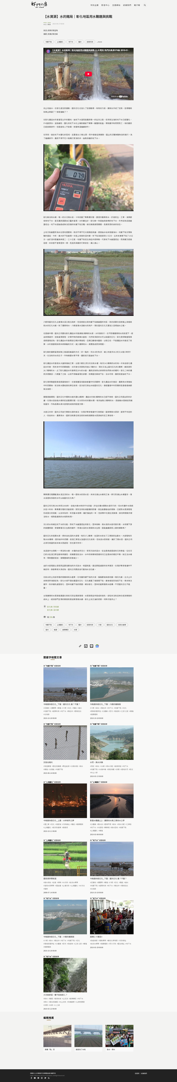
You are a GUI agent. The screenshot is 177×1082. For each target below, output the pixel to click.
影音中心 (105, 5)
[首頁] (39, 4)
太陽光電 (74, 766)
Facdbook (31, 1078)
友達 (54, 882)
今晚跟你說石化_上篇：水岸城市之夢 (58, 820)
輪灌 (55, 630)
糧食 (46, 889)
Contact (38, 1078)
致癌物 (117, 711)
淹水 (81, 766)
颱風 (51, 998)
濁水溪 (100, 824)
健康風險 (94, 714)
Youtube (35, 1078)
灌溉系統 (58, 998)
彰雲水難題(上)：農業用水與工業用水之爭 (107, 820)
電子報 (137, 5)
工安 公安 (124, 711)
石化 (69, 708)
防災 (131, 769)
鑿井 (80, 42)
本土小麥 (94, 772)
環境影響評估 (96, 711)
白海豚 (46, 714)
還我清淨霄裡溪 (49, 878)
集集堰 (107, 827)
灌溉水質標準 (49, 885)
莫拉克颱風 (57, 766)
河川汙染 (112, 943)
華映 (59, 882)
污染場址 (123, 940)
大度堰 (100, 827)
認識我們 (127, 5)
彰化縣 (50, 606)
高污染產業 (57, 827)
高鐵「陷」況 (50, 1049)
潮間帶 (53, 708)
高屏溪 (58, 824)
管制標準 (102, 940)
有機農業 (71, 1002)
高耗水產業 (122, 625)
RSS (49, 1078)
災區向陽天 (48, 762)
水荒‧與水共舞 (96, 762)
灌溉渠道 (118, 766)
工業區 (129, 824)
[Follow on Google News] (97, 646)
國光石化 (110, 625)
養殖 (59, 708)
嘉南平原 (108, 824)
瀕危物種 (111, 769)
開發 (49, 24)
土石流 (65, 998)
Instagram (42, 1078)
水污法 (82, 885)
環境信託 (78, 711)
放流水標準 (74, 882)
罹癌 (75, 708)
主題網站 (116, 5)
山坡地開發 (80, 1002)
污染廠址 (66, 824)
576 (51, 617)
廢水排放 (47, 882)
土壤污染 (66, 885)
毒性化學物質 (113, 940)
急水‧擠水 (111, 1049)
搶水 (47, 630)
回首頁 (137, 1073)
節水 (46, 1002)
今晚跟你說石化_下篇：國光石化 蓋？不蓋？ (61, 704)
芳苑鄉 (56, 606)
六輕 (99, 625)
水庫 (103, 766)
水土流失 (63, 1002)
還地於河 (124, 769)
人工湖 (57, 1005)
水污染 (65, 882)
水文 (45, 24)
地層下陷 (49, 42)
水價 (75, 630)
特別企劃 (95, 5)
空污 (111, 711)
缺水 (97, 708)
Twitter (45, 1078)
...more (99, 42)
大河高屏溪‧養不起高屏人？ (55, 994)
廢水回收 (114, 827)
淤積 (118, 769)
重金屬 (58, 885)
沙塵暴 (105, 711)
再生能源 (66, 766)
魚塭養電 (47, 766)
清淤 (92, 766)
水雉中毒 (102, 769)
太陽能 (52, 769)
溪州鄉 (56, 610)
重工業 (46, 824)
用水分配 (109, 766)
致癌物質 (94, 940)
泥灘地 (46, 708)
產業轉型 (65, 630)
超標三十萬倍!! (96, 936)
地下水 (71, 42)
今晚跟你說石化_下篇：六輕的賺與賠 (105, 704)
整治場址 (121, 943)
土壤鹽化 (60, 42)
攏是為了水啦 (81, 1049)
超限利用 (90, 42)
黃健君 (65, 827)
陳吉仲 (70, 711)
